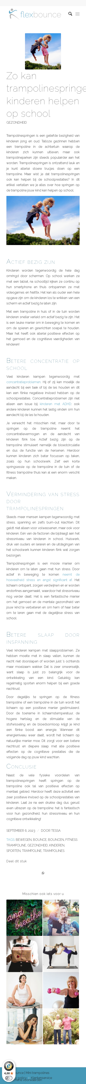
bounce (40, 840)
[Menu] (77, 14)
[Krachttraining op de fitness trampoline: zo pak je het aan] (61, 990)
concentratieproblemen (23, 382)
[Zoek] (68, 14)
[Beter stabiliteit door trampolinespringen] (61, 1026)
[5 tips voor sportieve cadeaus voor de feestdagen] (24, 954)
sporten (13, 851)
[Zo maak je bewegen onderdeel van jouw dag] (61, 918)
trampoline (32, 851)
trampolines (53, 851)
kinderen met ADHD (55, 404)
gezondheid (16, 122)
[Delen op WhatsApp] (43, 873)
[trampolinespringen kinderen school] (43, 51)
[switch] (8, 1078)
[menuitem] (68, 14)
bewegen (24, 840)
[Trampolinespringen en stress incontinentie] (24, 990)
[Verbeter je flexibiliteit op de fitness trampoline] (61, 954)
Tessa (56, 831)
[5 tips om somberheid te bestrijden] (24, 1026)
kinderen (56, 845)
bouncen (56, 840)
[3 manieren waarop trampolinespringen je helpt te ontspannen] (24, 918)
